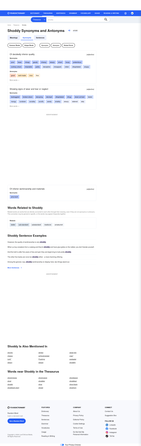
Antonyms (56, 45)
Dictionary (45, 411)
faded (90, 97)
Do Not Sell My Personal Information (80, 433)
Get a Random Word (17, 421)
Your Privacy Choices (73, 445)
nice (31, 75)
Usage (43, 432)
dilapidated (76, 67)
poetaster (72, 359)
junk (9, 359)
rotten (67, 67)
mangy (13, 101)
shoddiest (73, 381)
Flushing (42, 359)
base (19, 62)
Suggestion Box (111, 415)
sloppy (86, 67)
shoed (41, 388)
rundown (23, 101)
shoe (40, 384)
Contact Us (109, 411)
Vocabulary (45, 428)
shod (9, 381)
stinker (41, 352)
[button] (125, 13)
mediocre (47, 224)
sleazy (52, 62)
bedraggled (15, 97)
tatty (82, 101)
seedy (49, 101)
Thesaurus (37, 19)
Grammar (44, 423)
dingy (69, 97)
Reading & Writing (48, 436)
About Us (76, 411)
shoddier (42, 381)
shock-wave (43, 378)
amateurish (59, 224)
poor (12, 62)
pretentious (77, 62)
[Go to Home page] (16, 13)
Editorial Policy (78, 419)
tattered (75, 101)
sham (60, 62)
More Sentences (13, 268)
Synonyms (27, 37)
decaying (39, 97)
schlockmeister (44, 356)
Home (9, 25)
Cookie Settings (79, 423)
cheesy (43, 62)
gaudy (35, 62)
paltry (38, 67)
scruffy (41, 101)
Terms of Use (78, 428)
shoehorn (72, 388)
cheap (27, 62)
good (13, 75)
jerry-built (14, 197)
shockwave (73, 378)
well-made (22, 75)
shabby (57, 101)
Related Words (68, 45)
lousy (68, 62)
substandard (36, 224)
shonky (10, 352)
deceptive (46, 67)
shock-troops (12, 378)
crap (71, 356)
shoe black (73, 384)
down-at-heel (79, 97)
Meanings (14, 37)
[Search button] (107, 19)
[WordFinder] (132, 13)
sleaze (41, 362)
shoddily (72, 362)
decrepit (49, 97)
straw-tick (72, 352)
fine (37, 75)
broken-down (28, 97)
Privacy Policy (78, 415)
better (13, 224)
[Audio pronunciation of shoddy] (69, 30)
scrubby (32, 101)
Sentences (40, 37)
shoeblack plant (13, 388)
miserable (28, 67)
